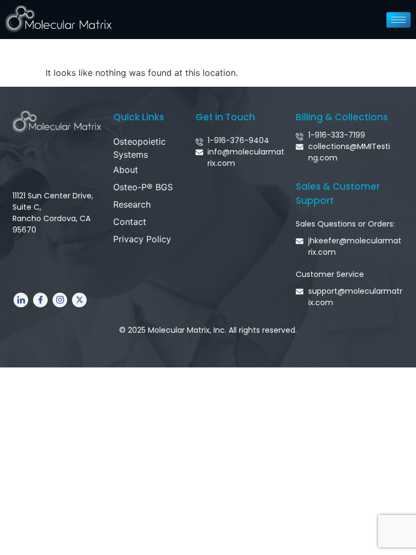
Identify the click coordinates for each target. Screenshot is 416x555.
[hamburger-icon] (398, 20)
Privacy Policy (142, 239)
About (125, 169)
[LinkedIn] (21, 300)
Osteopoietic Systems (139, 148)
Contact (129, 221)
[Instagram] (60, 300)
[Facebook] (40, 300)
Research (132, 204)
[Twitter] (79, 300)
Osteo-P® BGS (143, 187)
